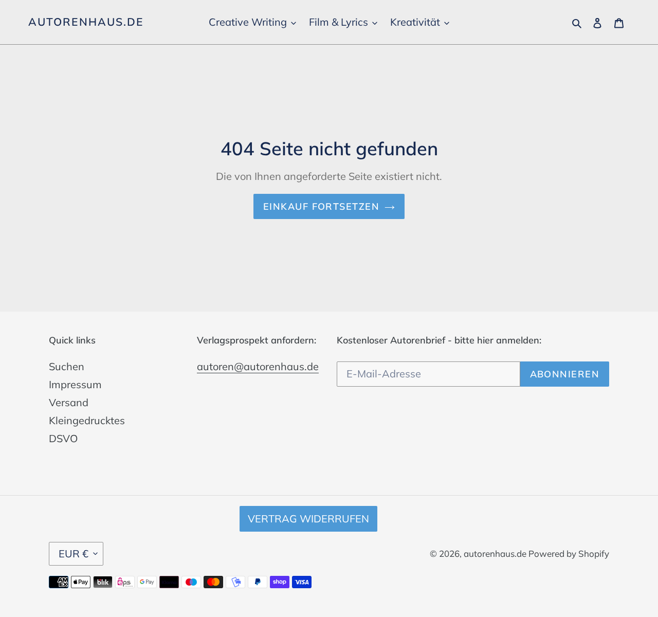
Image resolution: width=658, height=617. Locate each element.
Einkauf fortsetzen (321, 206)
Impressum (75, 384)
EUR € (73, 553)
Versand (68, 402)
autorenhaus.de (85, 21)
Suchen (66, 366)
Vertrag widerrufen (308, 518)
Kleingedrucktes (87, 420)
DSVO (63, 438)
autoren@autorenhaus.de (258, 366)
